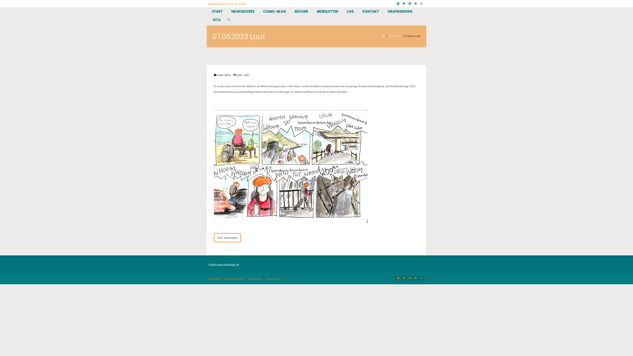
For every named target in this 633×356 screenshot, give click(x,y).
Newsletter (214, 279)
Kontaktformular (234, 279)
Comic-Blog (395, 36)
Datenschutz (255, 279)
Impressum (272, 279)
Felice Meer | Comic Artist (227, 4)
